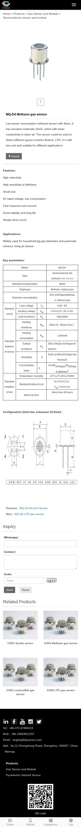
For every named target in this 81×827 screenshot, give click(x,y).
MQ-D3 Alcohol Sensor (33, 508)
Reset (25, 589)
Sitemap (10, 751)
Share (10, 824)
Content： (10, 551)
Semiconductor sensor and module (24, 17)
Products (19, 13)
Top (71, 824)
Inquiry (15, 156)
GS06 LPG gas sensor (61, 690)
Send (9, 589)
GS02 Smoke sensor (20, 643)
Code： (9, 574)
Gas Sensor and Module (43, 13)
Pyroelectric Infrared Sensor (23, 775)
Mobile (30, 824)
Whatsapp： (12, 537)
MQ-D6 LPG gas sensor (29, 514)
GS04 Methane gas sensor (60, 643)
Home (6, 13)
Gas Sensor (67, 278)
